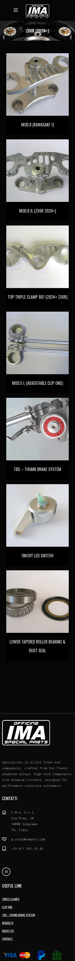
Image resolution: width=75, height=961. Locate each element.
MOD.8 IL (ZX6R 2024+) (37, 211)
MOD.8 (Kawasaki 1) (37, 124)
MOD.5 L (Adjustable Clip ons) (37, 383)
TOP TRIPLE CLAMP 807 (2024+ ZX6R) (38, 297)
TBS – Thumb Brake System (37, 469)
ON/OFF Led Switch (37, 555)
